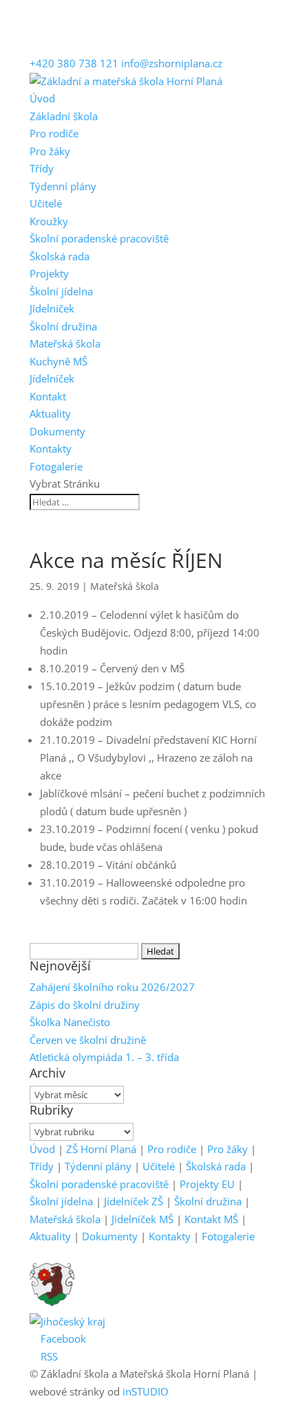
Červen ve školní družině (88, 1040)
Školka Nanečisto (70, 1022)
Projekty (49, 273)
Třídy (42, 168)
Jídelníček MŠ (142, 1219)
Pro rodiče (54, 133)
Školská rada (59, 256)
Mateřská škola (65, 343)
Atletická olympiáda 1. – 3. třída (104, 1057)
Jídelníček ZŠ (133, 1201)
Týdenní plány (63, 186)
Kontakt (48, 396)
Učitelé (46, 203)
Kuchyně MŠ (58, 361)
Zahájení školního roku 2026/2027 (112, 987)
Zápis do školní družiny (85, 1005)
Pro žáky (50, 151)
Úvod (42, 98)
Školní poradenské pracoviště (99, 238)
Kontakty (51, 448)
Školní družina (63, 326)
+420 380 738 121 (74, 63)
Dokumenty (57, 431)
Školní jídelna (61, 291)
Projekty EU (207, 1184)
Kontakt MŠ (211, 1219)
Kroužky (49, 221)
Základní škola (64, 116)
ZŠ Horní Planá (101, 1149)
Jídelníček (52, 308)
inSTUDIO (146, 1391)
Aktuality (50, 413)
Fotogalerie (56, 466)
